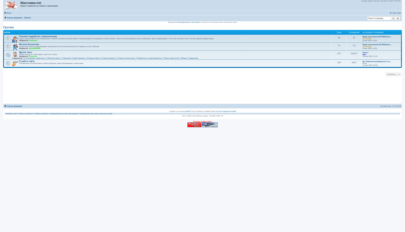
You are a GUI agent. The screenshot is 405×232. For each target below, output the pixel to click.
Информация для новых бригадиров (64, 113)
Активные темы (11, 113)
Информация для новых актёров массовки (96, 113)
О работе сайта (26, 61)
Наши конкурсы (109, 58)
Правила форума (41, 113)
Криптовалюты (79, 58)
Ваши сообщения (26, 113)
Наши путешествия (126, 58)
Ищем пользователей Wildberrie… (377, 37)
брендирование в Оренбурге (189, 22)
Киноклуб (67, 58)
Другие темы (25, 52)
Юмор (184, 58)
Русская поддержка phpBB (226, 111)
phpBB (187, 111)
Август (365, 52)
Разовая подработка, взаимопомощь (38, 36)
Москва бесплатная (29, 44)
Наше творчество (172, 58)
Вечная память (54, 58)
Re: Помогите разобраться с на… (376, 61)
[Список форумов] (11, 5)
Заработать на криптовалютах (149, 58)
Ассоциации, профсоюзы (35, 58)
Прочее (8, 27)
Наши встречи (94, 58)
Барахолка (194, 58)
